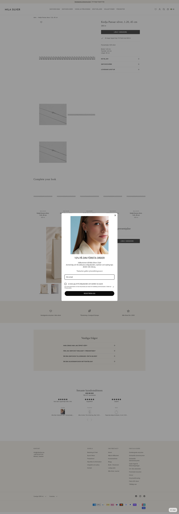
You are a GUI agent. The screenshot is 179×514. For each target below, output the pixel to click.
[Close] (115, 215)
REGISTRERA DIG (89, 293)
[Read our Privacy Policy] (113, 287)
